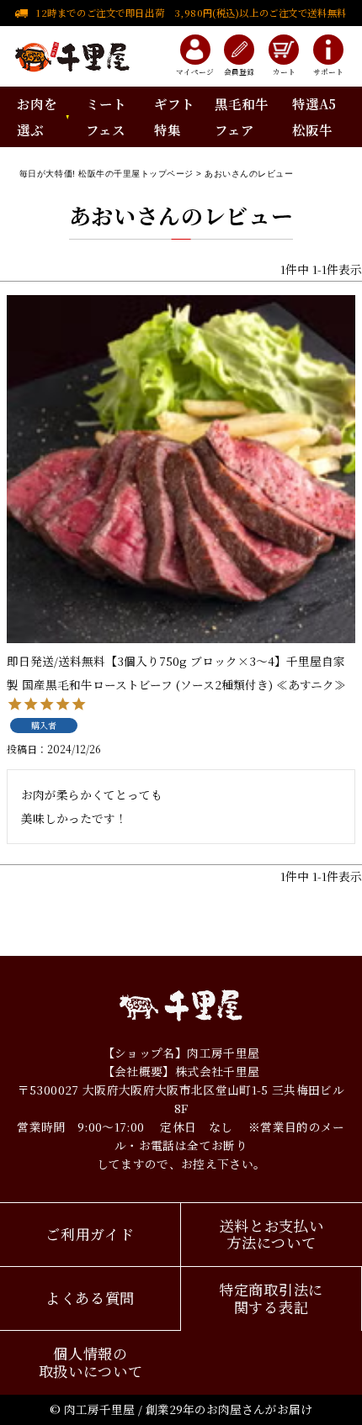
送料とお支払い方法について (272, 1234)
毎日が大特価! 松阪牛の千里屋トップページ (106, 173)
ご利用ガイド (89, 1233)
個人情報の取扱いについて (91, 1362)
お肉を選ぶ (36, 116)
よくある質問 (90, 1297)
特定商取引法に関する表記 (271, 1298)
